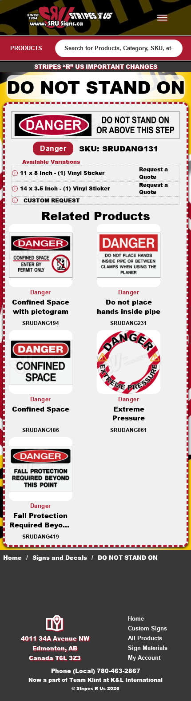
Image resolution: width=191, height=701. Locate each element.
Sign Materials (147, 648)
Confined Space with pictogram (40, 306)
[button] (95, 173)
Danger (53, 148)
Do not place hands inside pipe (128, 306)
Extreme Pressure (128, 413)
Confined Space (40, 409)
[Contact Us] (55, 624)
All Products (145, 638)
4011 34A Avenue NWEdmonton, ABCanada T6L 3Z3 (55, 648)
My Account (144, 657)
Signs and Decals (59, 558)
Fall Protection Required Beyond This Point (40, 525)
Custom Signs (147, 628)
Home (12, 558)
